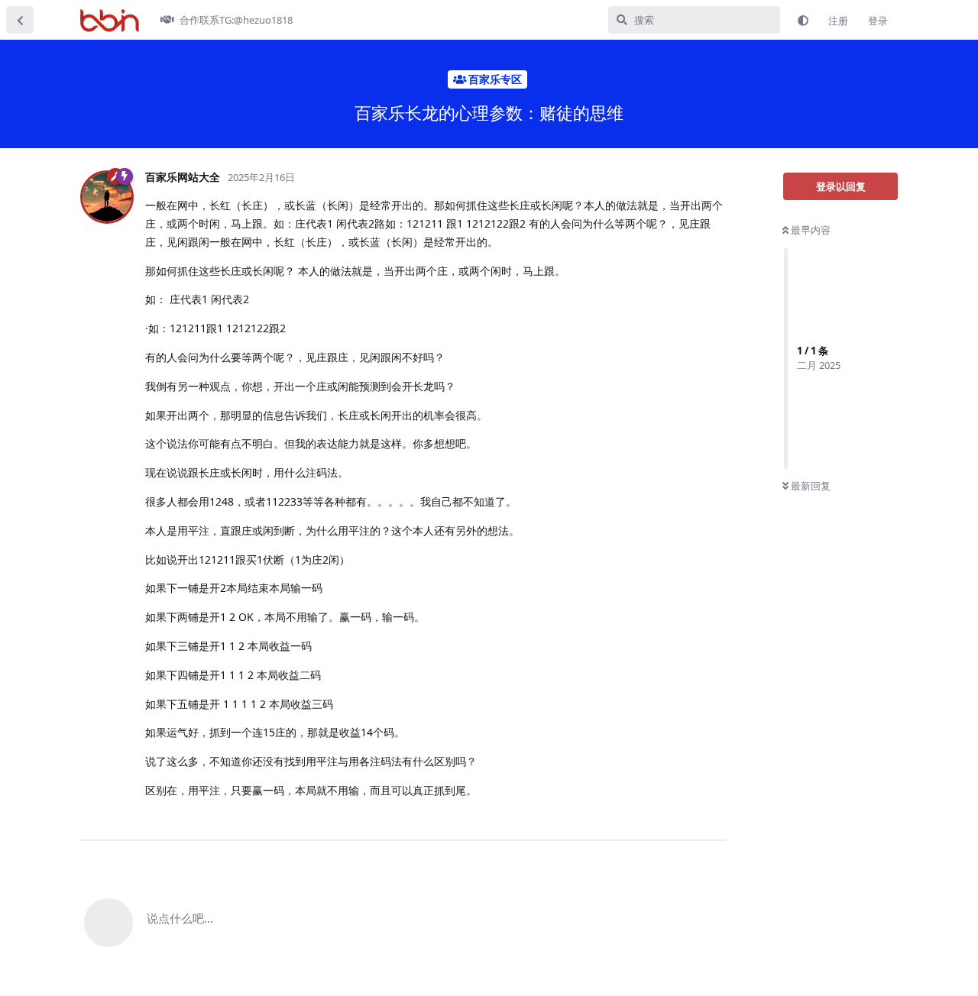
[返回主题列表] (20, 20)
